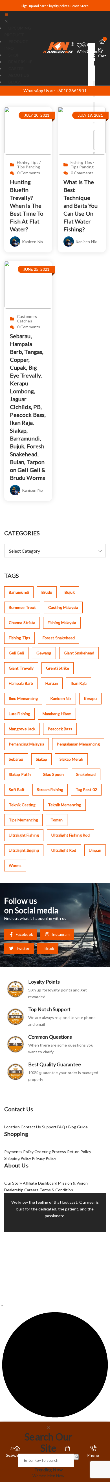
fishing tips (19, 637)
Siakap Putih (20, 774)
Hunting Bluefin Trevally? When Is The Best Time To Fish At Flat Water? (26, 205)
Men (51, 1475)
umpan (95, 850)
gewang (43, 652)
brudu (46, 592)
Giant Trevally (21, 668)
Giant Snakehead (79, 652)
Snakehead (86, 774)
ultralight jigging (24, 850)
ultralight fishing (24, 835)
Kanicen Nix (32, 241)
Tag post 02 (86, 789)
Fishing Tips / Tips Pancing (29, 164)
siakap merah (71, 759)
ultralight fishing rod (70, 835)
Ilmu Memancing (23, 698)
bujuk (69, 592)
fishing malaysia (62, 622)
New (60, 1475)
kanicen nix (60, 698)
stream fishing (50, 789)
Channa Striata (22, 622)
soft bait (17, 789)
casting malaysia (63, 607)
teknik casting (22, 804)
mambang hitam (57, 713)
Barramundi (19, 592)
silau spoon (53, 774)
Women (39, 1475)
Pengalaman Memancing (78, 744)
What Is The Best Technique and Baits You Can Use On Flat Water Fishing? (80, 205)
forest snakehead (59, 637)
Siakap (41, 759)
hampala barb (21, 683)
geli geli (16, 652)
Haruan (51, 683)
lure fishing (19, 713)
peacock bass (60, 728)
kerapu (90, 698)
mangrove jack (22, 728)
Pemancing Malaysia (26, 744)
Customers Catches (27, 318)
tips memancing (23, 819)
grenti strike (57, 668)
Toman (56, 819)
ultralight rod (63, 850)
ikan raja (79, 683)
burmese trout (22, 607)
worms (15, 865)
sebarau (16, 759)
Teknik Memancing (64, 804)
